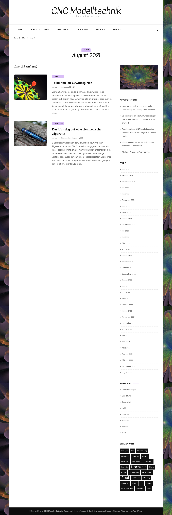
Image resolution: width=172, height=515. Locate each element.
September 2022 (128, 274)
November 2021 (128, 317)
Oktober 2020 (127, 360)
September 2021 (128, 323)
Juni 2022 (125, 286)
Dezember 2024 (128, 200)
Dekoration (125, 456)
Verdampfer (140, 489)
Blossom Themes (112, 511)
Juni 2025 (125, 194)
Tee (141, 483)
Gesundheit (82, 29)
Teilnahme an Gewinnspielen (72, 83)
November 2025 (128, 182)
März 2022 (126, 299)
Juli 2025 (125, 188)
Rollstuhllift (136, 478)
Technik (117, 29)
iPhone (151, 467)
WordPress (137, 511)
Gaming (144, 456)
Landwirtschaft (134, 472)
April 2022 (126, 292)
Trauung (148, 483)
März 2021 (126, 348)
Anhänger (124, 451)
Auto (132, 451)
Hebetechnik (148, 462)
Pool (125, 478)
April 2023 (126, 249)
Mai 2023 (126, 243)
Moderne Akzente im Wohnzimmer (136, 152)
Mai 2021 (126, 336)
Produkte (100, 29)
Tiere (124, 433)
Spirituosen (125, 483)
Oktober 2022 (127, 268)
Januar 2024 (127, 219)
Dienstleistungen (40, 29)
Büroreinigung (142, 451)
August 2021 (127, 329)
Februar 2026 (127, 175)
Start (21, 29)
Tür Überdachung (127, 489)
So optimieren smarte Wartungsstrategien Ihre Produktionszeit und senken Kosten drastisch (139, 119)
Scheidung (146, 478)
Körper (123, 472)
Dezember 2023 (128, 225)
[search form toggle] (157, 30)
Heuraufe (124, 467)
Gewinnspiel (136, 462)
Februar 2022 (127, 305)
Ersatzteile (135, 456)
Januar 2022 (127, 311)
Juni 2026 (125, 169)
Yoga (149, 489)
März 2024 (126, 212)
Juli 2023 (125, 231)
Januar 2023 (127, 255)
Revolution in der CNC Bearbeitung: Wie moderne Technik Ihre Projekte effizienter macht (139, 132)
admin (57, 87)
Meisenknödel (146, 472)
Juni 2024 (125, 206)
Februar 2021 (127, 354)
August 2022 (127, 280)
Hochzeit (138, 467)
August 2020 (127, 372)
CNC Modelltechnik (86, 10)
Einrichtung (63, 29)
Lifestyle (58, 77)
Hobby (124, 408)
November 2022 (128, 262)
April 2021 (126, 342)
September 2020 (128, 366)
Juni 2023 (125, 237)
